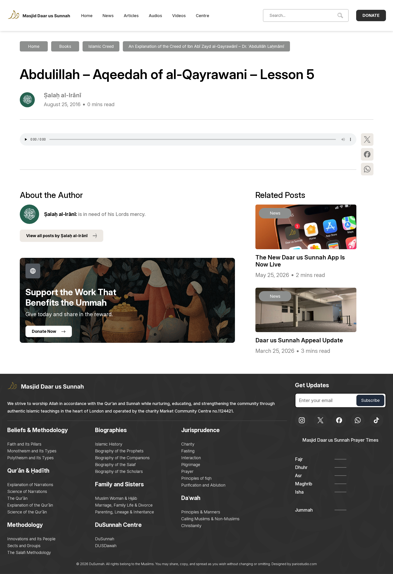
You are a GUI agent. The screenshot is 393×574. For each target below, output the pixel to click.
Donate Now (44, 331)
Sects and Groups (23, 545)
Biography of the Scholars (119, 471)
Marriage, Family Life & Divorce (124, 505)
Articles (131, 15)
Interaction (191, 457)
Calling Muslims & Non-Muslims (210, 518)
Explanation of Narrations (30, 484)
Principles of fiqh (196, 478)
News (108, 15)
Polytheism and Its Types (30, 457)
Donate (371, 15)
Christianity (191, 525)
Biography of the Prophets (119, 450)
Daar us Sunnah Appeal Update (299, 340)
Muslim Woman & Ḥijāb (116, 498)
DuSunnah (104, 538)
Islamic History (108, 444)
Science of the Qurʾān (27, 512)
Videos (179, 15)
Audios (155, 15)
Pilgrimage (190, 464)
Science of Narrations (27, 491)
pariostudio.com (304, 564)
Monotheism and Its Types (31, 450)
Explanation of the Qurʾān (30, 505)
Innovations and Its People (31, 538)
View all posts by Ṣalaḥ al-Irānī (57, 235)
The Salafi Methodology (29, 552)
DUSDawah (105, 545)
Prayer (187, 471)
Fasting (187, 450)
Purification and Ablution (203, 485)
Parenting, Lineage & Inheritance (124, 512)
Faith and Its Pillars (24, 444)
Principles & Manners (200, 512)
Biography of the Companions (122, 457)
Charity (187, 444)
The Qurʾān (17, 498)
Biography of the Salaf (115, 464)
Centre (202, 15)
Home (87, 15)
